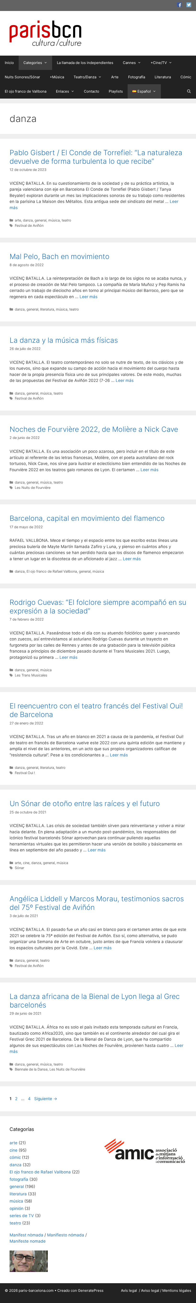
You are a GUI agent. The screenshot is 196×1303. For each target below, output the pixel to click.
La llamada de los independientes (85, 62)
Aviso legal (150, 1290)
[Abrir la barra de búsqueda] (189, 91)
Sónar (19, 868)
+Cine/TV (159, 62)
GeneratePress (90, 1290)
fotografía (19, 1179)
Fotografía (136, 77)
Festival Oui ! (25, 773)
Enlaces (62, 91)
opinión (16, 1208)
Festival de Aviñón (29, 225)
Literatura (163, 77)
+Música (57, 77)
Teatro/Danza (85, 77)
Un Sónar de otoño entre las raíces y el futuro (85, 803)
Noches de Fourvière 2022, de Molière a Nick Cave (94, 429)
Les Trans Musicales (31, 675)
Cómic (185, 77)
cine (26, 863)
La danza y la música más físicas (64, 340)
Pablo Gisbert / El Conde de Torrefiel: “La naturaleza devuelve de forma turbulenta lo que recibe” (96, 156)
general (40, 220)
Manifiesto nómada (65, 1235)
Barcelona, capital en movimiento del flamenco (87, 518)
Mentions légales (176, 1290)
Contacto (91, 91)
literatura (47, 309)
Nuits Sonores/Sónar (22, 77)
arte (18, 220)
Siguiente (45, 1098)
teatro (66, 220)
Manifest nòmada (26, 1235)
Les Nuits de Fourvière (32, 487)
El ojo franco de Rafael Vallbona (52, 571)
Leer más (89, 296)
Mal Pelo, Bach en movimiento (59, 256)
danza (28, 220)
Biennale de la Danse (31, 1069)
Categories (32, 62)
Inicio (9, 62)
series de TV (22, 1215)
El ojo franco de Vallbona (25, 91)
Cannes (129, 62)
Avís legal (129, 1290)
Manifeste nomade (28, 1241)
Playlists (116, 91)
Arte (115, 77)
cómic (15, 1157)
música (54, 220)
